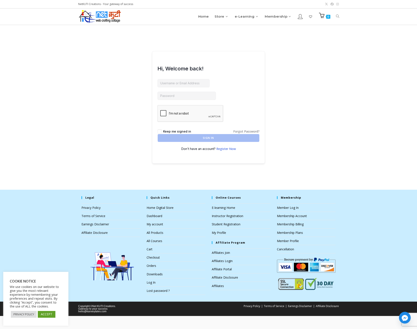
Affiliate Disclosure (94, 233)
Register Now (226, 149)
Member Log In (288, 208)
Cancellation (285, 249)
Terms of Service (93, 216)
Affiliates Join (221, 253)
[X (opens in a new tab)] (326, 4)
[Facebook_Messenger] (405, 318)
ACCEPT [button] (46, 314)
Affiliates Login (222, 261)
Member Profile (288, 241)
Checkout (153, 257)
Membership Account (292, 216)
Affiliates (218, 286)
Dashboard (154, 216)
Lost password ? (158, 291)
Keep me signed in (177, 131)
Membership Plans (290, 233)
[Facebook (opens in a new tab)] (332, 4)
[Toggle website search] (337, 16)
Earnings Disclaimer (95, 224)
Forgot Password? (246, 131)
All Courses (154, 241)
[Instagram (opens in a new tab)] (337, 4)
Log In (151, 282)
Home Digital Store (160, 208)
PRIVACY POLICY (23, 314)
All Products (155, 233)
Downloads (155, 274)
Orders (151, 266)
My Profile (219, 233)
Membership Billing (290, 224)
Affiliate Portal (222, 269)
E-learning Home (223, 208)
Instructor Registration (227, 216)
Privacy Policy (91, 208)
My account (155, 224)
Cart (149, 249)
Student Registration (226, 224)
